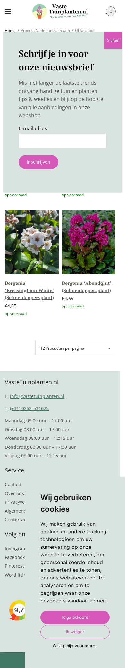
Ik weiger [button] (75, 631)
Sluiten (113, 40)
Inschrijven (38, 162)
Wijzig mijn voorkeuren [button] (75, 645)
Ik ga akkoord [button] (75, 617)
